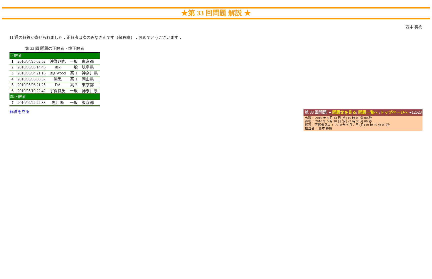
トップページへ (394, 112)
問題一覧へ (368, 112)
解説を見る (20, 111)
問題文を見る (344, 112)
